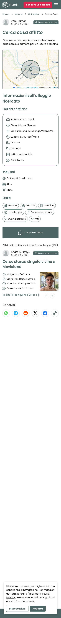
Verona (19, 14)
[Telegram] (15, 313)
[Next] (52, 295)
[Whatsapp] (6, 313)
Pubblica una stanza (38, 4)
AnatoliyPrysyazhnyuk (21, 252)
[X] (35, 313)
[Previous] (46, 295)
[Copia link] (54, 313)
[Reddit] (25, 313)
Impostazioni (17, 608)
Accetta (38, 608)
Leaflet (18, 87)
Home (6, 14)
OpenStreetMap (31, 87)
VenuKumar (18, 21)
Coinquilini (33, 14)
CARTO (54, 87)
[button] (30, 68)
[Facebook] (45, 313)
